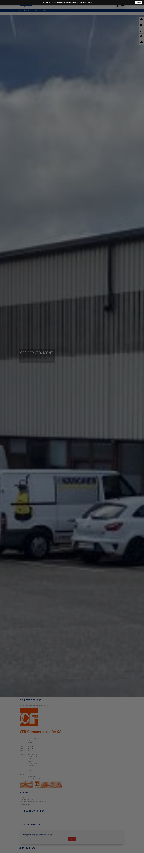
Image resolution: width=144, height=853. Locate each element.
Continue (138, 2)
